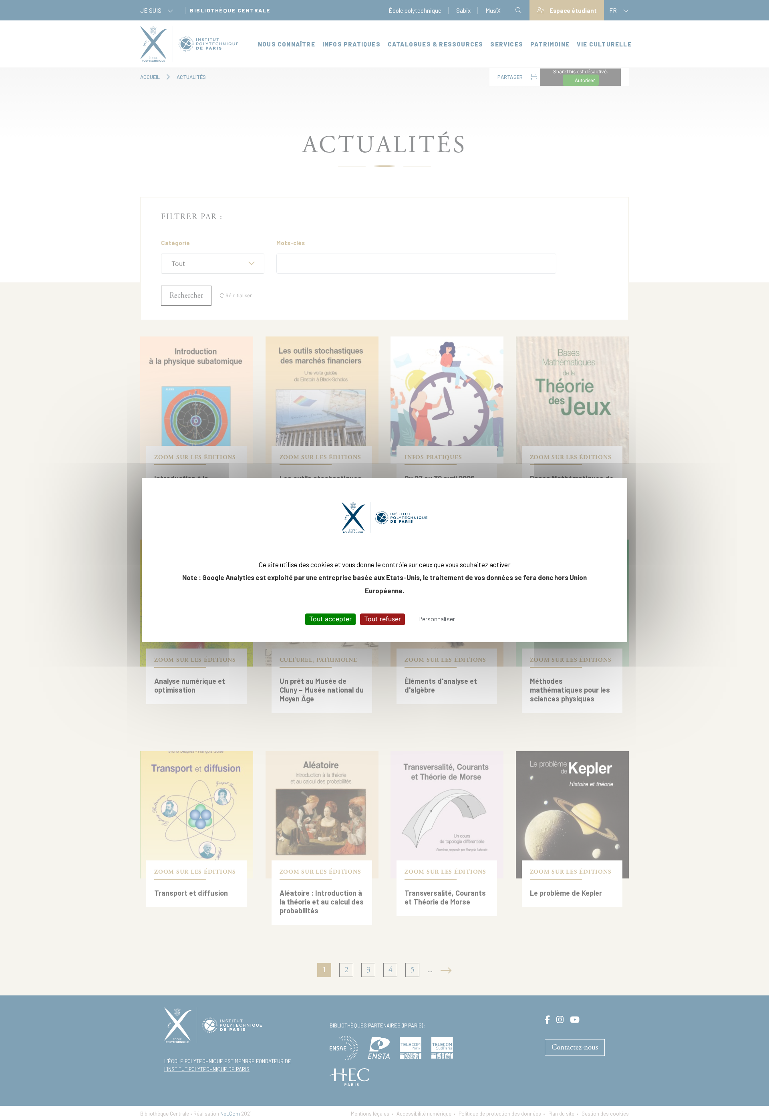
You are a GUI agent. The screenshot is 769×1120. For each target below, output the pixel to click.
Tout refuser (382, 619)
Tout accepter (330, 619)
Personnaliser (437, 618)
